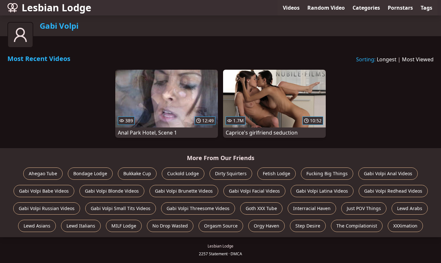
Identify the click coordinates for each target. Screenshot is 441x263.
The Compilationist (356, 226)
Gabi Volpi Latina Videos (322, 191)
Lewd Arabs (409, 208)
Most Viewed (418, 59)
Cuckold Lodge (183, 173)
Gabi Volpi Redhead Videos (393, 191)
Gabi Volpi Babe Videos (44, 191)
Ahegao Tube (43, 173)
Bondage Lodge (90, 173)
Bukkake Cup (137, 173)
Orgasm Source (221, 226)
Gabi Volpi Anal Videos (388, 173)
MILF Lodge (123, 226)
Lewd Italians (81, 226)
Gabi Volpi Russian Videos (47, 208)
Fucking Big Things (327, 173)
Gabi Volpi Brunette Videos (184, 191)
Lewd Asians (37, 226)
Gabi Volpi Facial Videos (254, 191)
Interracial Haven (312, 208)
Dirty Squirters (231, 173)
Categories (366, 7)
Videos (291, 7)
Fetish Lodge (276, 173)
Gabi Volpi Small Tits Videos (120, 208)
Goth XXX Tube (261, 208)
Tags (426, 7)
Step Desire (307, 226)
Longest (386, 59)
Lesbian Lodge (56, 7)
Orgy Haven (266, 226)
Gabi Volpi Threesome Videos (198, 208)
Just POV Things (364, 208)
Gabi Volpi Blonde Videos (112, 191)
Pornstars (400, 7)
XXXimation (405, 226)
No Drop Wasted (170, 226)
